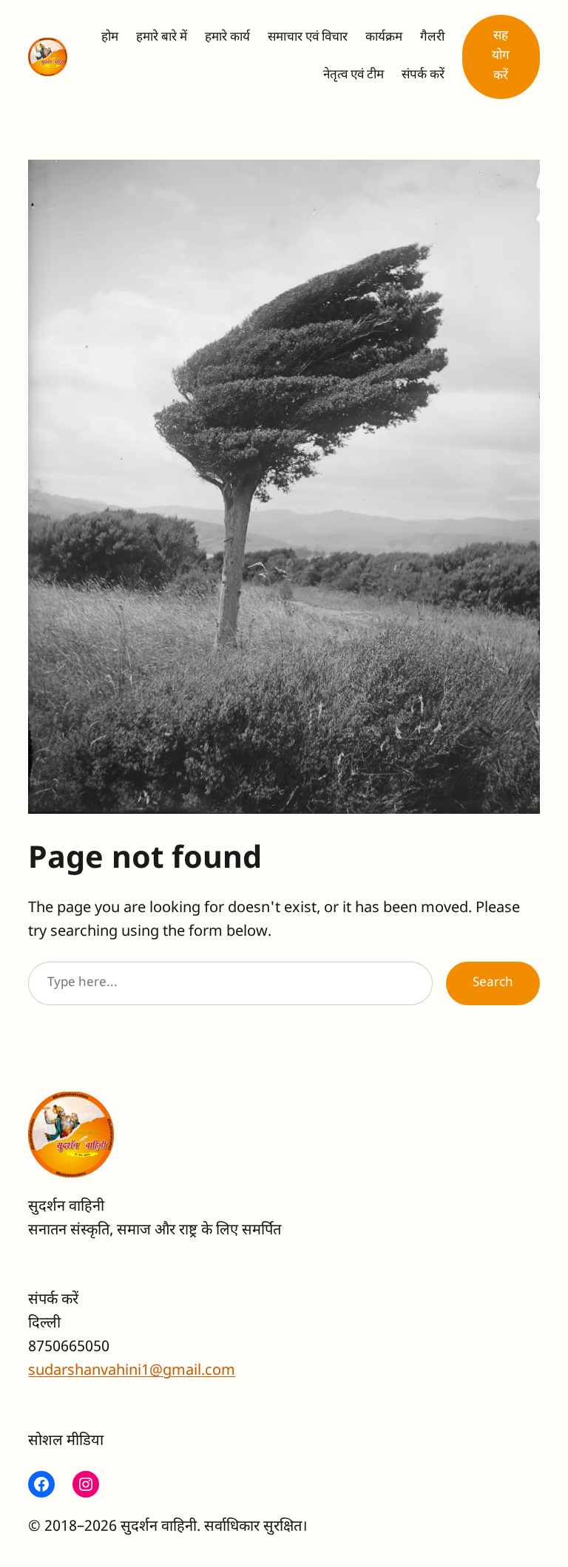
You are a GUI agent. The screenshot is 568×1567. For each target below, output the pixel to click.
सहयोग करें (501, 56)
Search (493, 983)
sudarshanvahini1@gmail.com (131, 1371)
